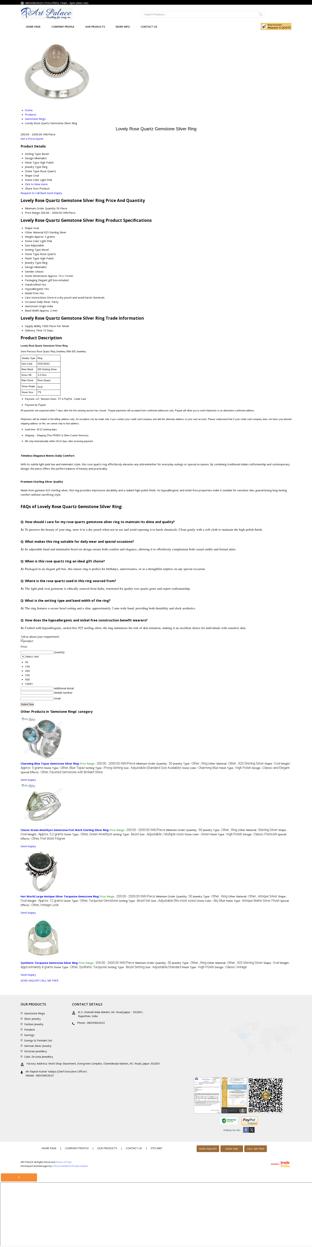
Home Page (33, 26)
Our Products (95, 26)
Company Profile (62, 26)
